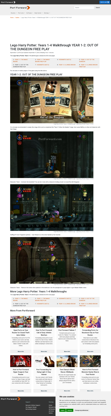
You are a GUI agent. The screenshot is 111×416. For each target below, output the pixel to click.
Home (12, 17)
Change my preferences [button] (81, 410)
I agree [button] (62, 410)
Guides (17, 17)
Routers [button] (13, 13)
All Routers (52, 409)
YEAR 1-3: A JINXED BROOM (67, 65)
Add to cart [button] (103, 2)
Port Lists (29, 2)
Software (35, 2)
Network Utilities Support (33, 405)
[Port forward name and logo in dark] (20, 7)
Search (98, 7)
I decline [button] (69, 410)
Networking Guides (31, 409)
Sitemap (50, 2)
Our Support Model (31, 407)
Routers (22, 2)
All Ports (51, 411)
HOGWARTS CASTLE (65, 59)
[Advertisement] (55, 31)
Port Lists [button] (21, 13)
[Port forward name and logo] (8, 2)
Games (51, 413)
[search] (55, 2)
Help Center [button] (38, 13)
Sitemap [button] (46, 13)
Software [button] (29, 13)
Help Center (43, 2)
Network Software (54, 407)
